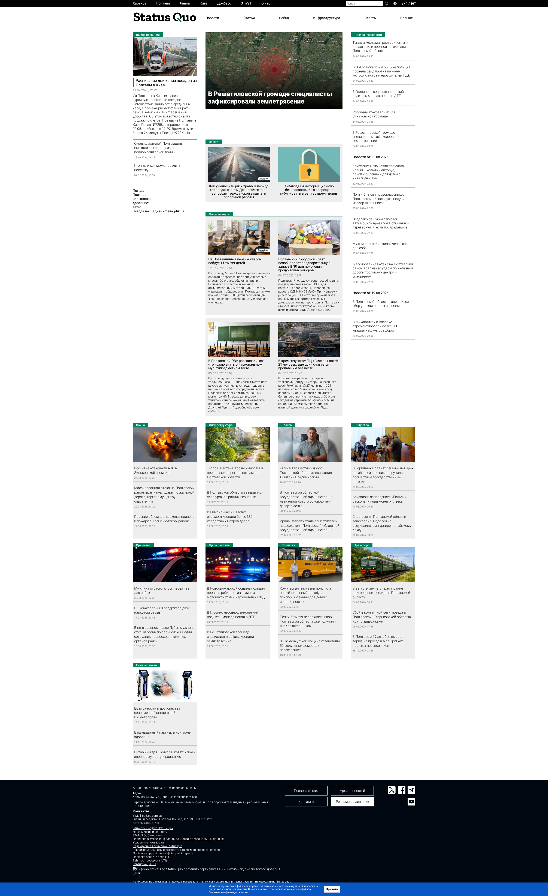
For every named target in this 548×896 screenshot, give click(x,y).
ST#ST (246, 3)
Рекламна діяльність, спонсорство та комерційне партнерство (176, 849)
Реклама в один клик (352, 802)
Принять (332, 889)
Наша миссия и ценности (150, 831)
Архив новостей (352, 791)
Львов (185, 3)
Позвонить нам (306, 791)
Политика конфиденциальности (228, 892)
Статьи (249, 18)
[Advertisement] (274, 124)
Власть (370, 18)
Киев (203, 3)
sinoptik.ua (176, 211)
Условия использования (150, 842)
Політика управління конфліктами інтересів (163, 853)
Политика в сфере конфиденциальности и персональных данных (178, 838)
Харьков (139, 3)
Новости (212, 18)
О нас (265, 3)
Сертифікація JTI (144, 864)
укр (404, 3)
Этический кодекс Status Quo (153, 828)
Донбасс (224, 3)
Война (284, 18)
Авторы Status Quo (146, 822)
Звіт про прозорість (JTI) (150, 860)
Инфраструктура (326, 18)
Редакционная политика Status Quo (157, 846)
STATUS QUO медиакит (148, 835)
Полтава (163, 3)
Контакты (141, 811)
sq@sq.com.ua (152, 815)
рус (413, 3)
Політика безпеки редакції (151, 856)
